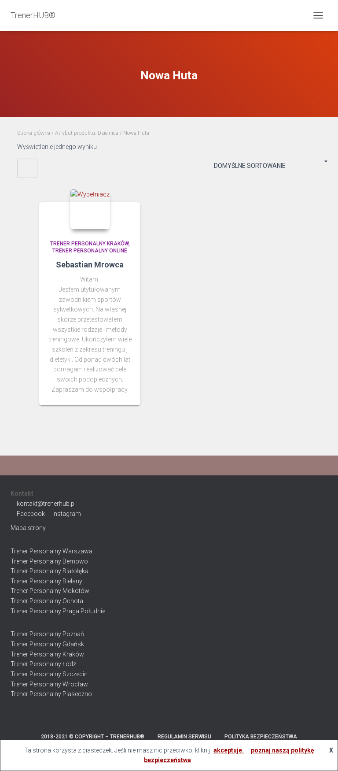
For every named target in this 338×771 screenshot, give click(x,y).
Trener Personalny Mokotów (50, 590)
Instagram (66, 513)
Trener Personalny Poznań (47, 634)
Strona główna (33, 133)
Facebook (31, 513)
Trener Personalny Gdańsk (47, 644)
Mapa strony (28, 527)
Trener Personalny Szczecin (49, 674)
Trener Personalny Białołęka (49, 571)
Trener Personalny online (89, 251)
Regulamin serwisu (184, 737)
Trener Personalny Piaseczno (51, 693)
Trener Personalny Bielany (46, 581)
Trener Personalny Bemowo (49, 561)
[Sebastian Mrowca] (90, 209)
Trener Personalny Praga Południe (58, 611)
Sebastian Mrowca (90, 264)
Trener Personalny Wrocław (49, 684)
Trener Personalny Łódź (43, 663)
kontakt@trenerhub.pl (46, 503)
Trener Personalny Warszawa (51, 551)
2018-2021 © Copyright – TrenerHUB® (92, 737)
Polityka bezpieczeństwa (260, 737)
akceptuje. (228, 750)
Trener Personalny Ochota (47, 600)
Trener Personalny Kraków (89, 244)
